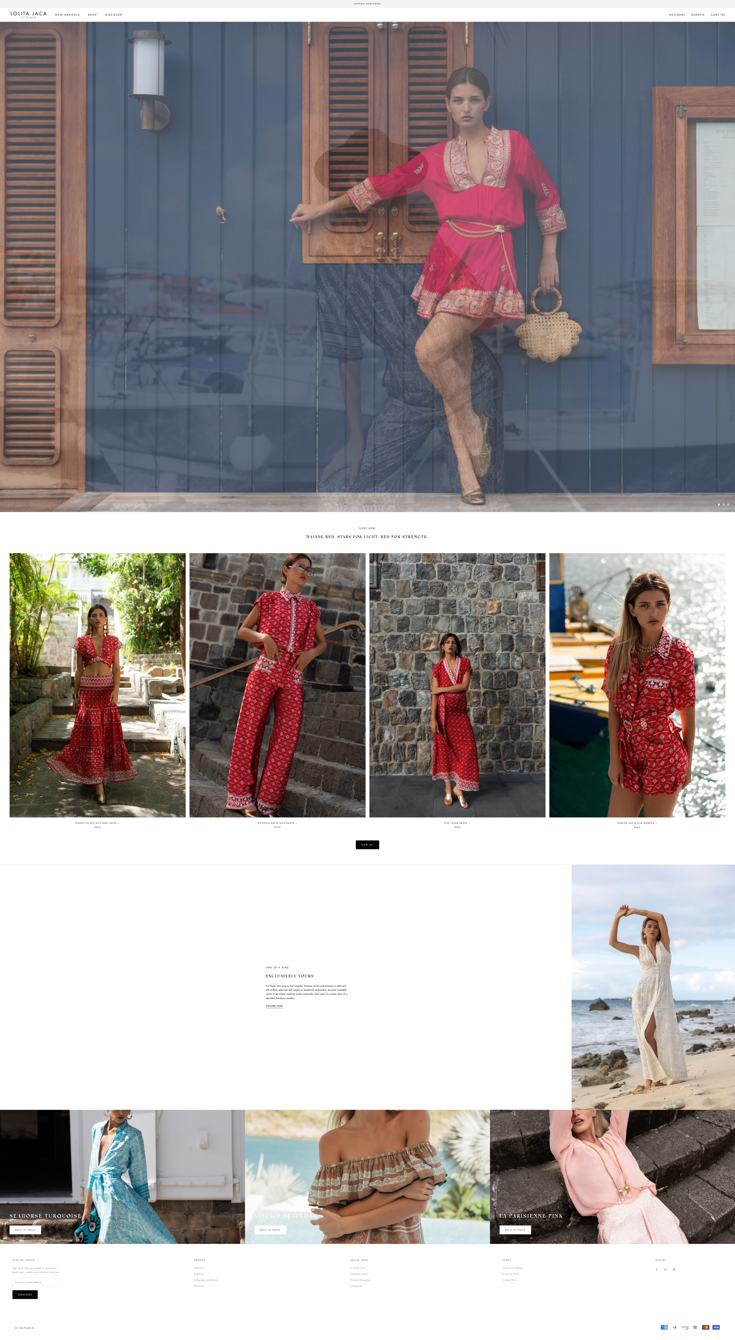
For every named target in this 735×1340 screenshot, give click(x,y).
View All (367, 844)
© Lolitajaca (24, 1327)
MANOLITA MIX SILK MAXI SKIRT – (98, 823)
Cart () (718, 15)
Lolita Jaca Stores (359, 1274)
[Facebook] (657, 1269)
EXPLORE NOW (274, 1006)
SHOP (92, 15)
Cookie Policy (510, 1280)
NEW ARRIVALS (67, 15)
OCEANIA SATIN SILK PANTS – (277, 823)
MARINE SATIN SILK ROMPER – (637, 823)
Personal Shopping (360, 1280)
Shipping (198, 1274)
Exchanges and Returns (206, 1280)
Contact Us (356, 1286)
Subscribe (25, 1294)
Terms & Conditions (513, 1268)
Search (698, 15)
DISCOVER (113, 15)
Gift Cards (199, 1286)
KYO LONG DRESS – (457, 823)
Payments (199, 1268)
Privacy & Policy (511, 1274)
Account (677, 15)
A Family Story (358, 1268)
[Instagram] (665, 1269)
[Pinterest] (674, 1269)
